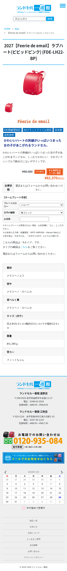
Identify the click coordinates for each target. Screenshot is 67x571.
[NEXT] (61, 471)
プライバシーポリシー (33, 557)
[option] (33, 84)
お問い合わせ (33, 551)
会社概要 (34, 545)
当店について (33, 533)
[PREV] (6, 471)
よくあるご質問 (33, 539)
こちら (24, 247)
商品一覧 (34, 521)
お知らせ (34, 527)
